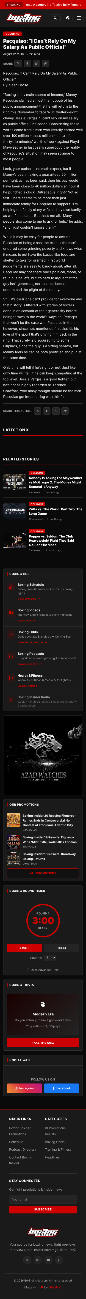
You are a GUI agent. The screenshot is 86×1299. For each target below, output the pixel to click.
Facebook (63, 1088)
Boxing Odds (54, 1142)
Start (24, 947)
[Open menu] (79, 18)
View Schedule (27, 598)
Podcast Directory (22, 1149)
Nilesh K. (55, 1287)
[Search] (56, 18)
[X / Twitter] (27, 1260)
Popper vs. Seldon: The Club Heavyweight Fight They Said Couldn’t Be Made (51, 540)
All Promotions (43, 873)
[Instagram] (38, 1260)
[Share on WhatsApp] (36, 63)
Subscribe (43, 1209)
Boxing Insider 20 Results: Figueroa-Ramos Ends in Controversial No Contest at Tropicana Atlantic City (49, 820)
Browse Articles (28, 685)
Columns (12, 33)
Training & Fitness (58, 1149)
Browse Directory (28, 664)
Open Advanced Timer (44, 969)
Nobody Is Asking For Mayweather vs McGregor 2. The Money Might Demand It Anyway (55, 482)
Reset (62, 947)
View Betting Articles (31, 642)
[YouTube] (48, 1260)
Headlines (52, 1157)
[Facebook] (59, 1260)
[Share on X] (18, 63)
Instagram (26, 1088)
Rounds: (36, 958)
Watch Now (25, 620)
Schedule (16, 1142)
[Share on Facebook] (27, 63)
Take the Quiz (43, 1042)
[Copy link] (45, 63)
